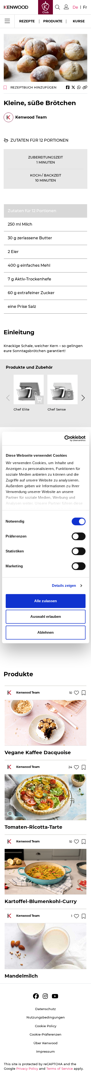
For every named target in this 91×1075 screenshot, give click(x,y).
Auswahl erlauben (45, 616)
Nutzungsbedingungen (45, 1017)
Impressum (45, 1051)
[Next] (82, 398)
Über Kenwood (45, 1043)
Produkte (52, 21)
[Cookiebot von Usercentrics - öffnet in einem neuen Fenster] (64, 438)
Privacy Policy (27, 1068)
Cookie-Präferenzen (45, 1034)
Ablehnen (45, 632)
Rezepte (27, 21)
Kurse (79, 21)
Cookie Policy (45, 1026)
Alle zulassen (45, 601)
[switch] (78, 536)
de (75, 7)
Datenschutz (45, 1009)
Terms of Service (59, 1068)
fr (85, 7)
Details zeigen (64, 585)
